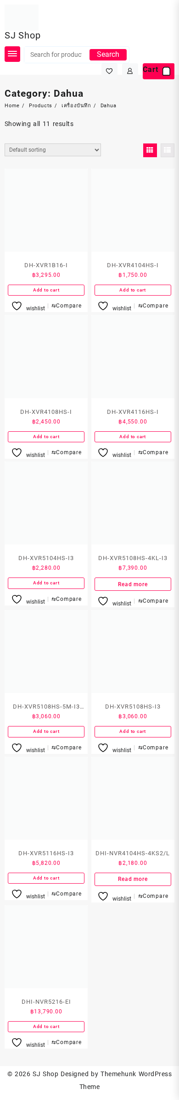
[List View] (167, 150)
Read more (132, 584)
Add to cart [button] (46, 289)
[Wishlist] (109, 71)
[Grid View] (150, 150)
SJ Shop (23, 35)
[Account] (130, 71)
